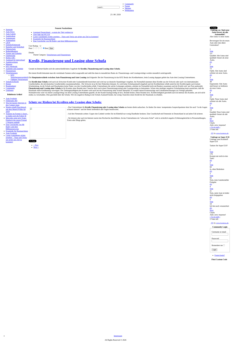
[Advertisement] (45, 21)
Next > (36, 147)
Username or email (219, 232)
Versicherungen (12, 73)
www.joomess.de (222, 133)
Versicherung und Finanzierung (59, 55)
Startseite (9, 30)
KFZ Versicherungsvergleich (19, 76)
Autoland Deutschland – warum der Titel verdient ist (53, 32)
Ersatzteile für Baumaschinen (17, 131)
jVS (212, 133)
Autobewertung (12, 62)
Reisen (8, 84)
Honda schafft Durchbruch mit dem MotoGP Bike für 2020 (16, 109)
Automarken (10, 40)
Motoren (9, 64)
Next (211, 121)
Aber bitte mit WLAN (41, 35)
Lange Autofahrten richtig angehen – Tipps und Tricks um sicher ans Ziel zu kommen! (16, 138)
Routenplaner (11, 86)
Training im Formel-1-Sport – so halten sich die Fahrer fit (17, 115)
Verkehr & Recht (12, 82)
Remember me (217, 245)
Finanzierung (11, 71)
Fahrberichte (10, 56)
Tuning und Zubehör (14, 53)
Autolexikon (10, 36)
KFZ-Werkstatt (11, 66)
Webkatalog (129, 10)
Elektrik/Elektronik (13, 45)
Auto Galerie (11, 34)
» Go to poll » (215, 127)
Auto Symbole (11, 99)
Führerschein (11, 49)
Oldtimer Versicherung (19, 79)
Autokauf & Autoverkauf (15, 60)
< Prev (35, 145)
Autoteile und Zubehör (14, 69)
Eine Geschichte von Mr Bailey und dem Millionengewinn (15, 127)
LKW (8, 43)
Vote (211, 51)
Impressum (118, 336)
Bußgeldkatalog (12, 51)
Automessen (10, 38)
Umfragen (9, 90)
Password (215, 238)
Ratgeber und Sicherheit (15, 47)
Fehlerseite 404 (11, 101)
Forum (127, 6)
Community (129, 4)
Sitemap (128, 8)
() (211, 62)
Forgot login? (220, 255)
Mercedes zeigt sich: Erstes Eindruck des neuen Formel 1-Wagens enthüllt (16, 120)
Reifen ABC (10, 58)
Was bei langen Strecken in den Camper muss (16, 104)
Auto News (10, 32)
